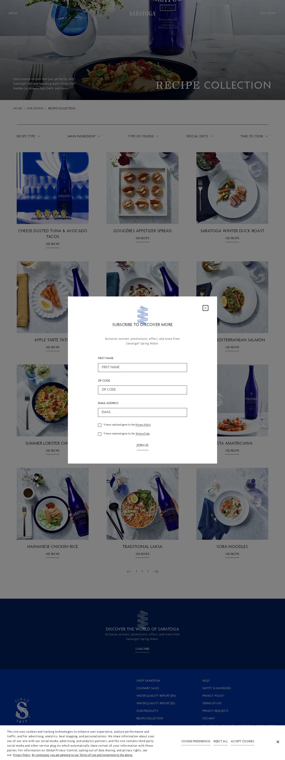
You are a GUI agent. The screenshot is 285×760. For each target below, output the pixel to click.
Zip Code (104, 380)
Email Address (108, 403)
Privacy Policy (143, 425)
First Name (105, 358)
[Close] (205, 308)
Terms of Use (143, 433)
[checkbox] (99, 425)
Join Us (143, 446)
